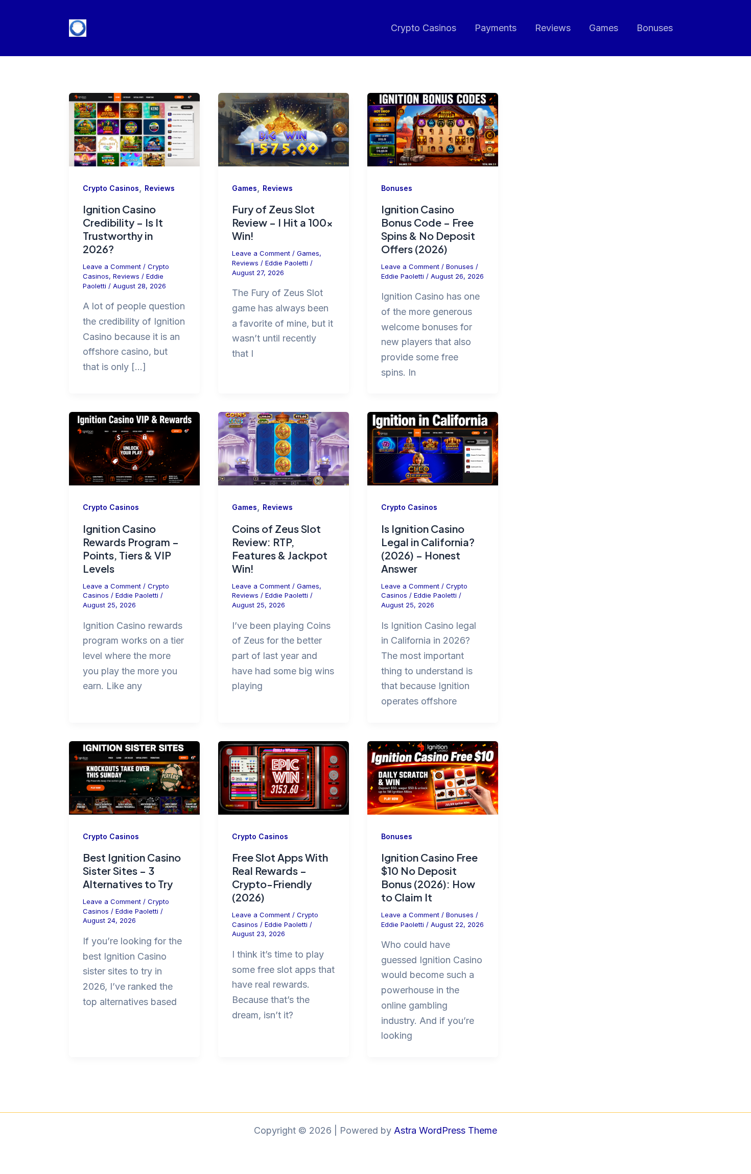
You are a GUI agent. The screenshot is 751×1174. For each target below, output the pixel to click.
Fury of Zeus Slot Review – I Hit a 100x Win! (282, 222)
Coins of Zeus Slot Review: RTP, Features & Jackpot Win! (279, 548)
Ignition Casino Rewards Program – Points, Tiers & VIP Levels (131, 548)
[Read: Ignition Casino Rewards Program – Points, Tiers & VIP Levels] (134, 448)
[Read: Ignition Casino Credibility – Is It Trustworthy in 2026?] (134, 129)
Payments (496, 27)
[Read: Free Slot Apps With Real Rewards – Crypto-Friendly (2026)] (283, 777)
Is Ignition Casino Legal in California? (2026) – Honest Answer (428, 548)
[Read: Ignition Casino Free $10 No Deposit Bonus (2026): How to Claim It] (432, 777)
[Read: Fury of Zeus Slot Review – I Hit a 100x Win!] (283, 129)
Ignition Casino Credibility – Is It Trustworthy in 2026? (123, 229)
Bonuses (655, 27)
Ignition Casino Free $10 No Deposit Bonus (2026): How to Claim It (429, 877)
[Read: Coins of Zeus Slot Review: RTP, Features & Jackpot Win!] (283, 448)
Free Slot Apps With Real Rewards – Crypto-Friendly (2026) (280, 877)
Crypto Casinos (423, 27)
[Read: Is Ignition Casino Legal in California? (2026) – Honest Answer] (432, 448)
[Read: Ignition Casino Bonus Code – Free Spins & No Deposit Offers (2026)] (432, 129)
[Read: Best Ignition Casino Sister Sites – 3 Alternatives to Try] (134, 777)
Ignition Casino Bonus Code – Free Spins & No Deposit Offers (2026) (428, 229)
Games (603, 27)
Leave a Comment (112, 266)
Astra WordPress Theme (445, 1130)
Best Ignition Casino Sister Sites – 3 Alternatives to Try (132, 870)
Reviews (553, 27)
